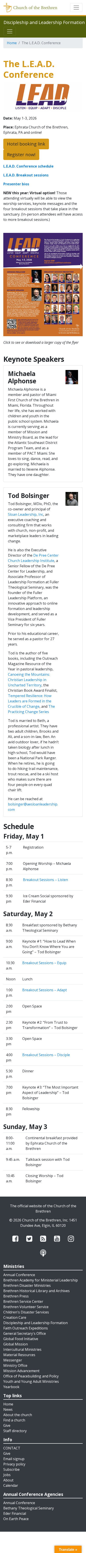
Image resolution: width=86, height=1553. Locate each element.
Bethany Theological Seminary (28, 1508)
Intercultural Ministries (22, 1349)
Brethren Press (16, 1296)
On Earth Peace (16, 1518)
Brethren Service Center (23, 1301)
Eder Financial (14, 1513)
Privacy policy (14, 1464)
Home (12, 42)
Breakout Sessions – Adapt (44, 989)
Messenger (12, 1360)
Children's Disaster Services (26, 1312)
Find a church (14, 1420)
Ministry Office (15, 1365)
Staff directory (15, 1430)
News (8, 1409)
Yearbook (11, 1386)
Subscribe (11, 1469)
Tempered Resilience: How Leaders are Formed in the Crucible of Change (29, 701)
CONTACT (11, 1448)
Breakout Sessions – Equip (44, 962)
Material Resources (19, 1354)
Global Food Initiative (20, 1338)
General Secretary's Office (24, 1333)
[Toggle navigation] (76, 7)
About (8, 1480)
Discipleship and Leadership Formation (35, 1322)
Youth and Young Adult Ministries (31, 1381)
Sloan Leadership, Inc (25, 514)
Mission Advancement (21, 1370)
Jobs (7, 1474)
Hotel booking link (26, 144)
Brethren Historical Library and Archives (36, 1290)
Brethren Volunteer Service (26, 1306)
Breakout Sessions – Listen (45, 879)
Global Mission (15, 1344)
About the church (17, 1414)
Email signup (13, 1458)
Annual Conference (19, 1274)
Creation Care (14, 1317)
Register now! (21, 155)
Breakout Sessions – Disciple (46, 1054)
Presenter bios (16, 184)
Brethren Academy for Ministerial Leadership (40, 1280)
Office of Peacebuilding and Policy (31, 1376)
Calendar (10, 1485)
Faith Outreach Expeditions (25, 1328)
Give (6, 1425)
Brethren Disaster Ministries (27, 1285)
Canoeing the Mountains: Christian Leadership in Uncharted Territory (29, 680)
